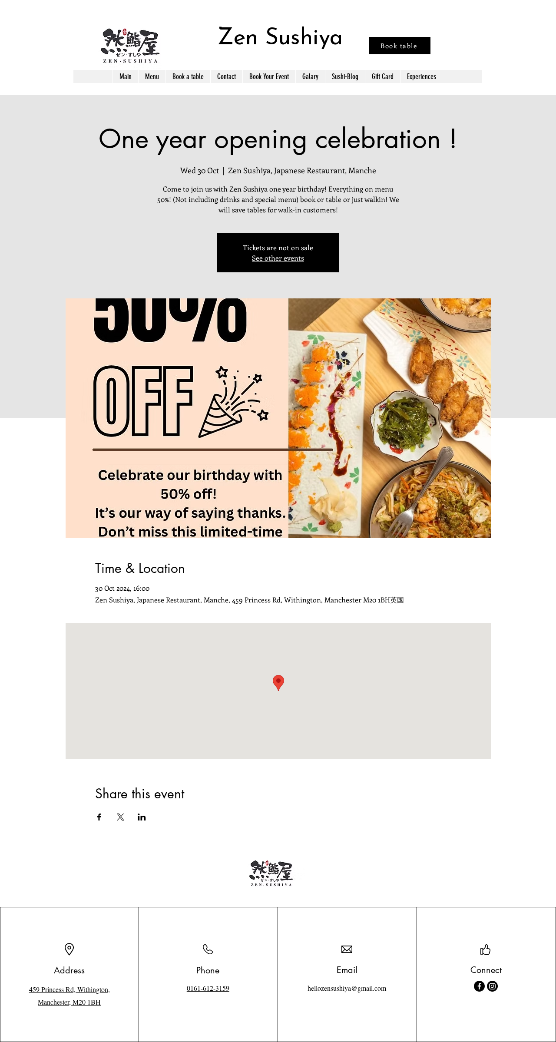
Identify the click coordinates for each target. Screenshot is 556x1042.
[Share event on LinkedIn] (142, 817)
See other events (278, 257)
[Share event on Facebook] (99, 817)
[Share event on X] (120, 817)
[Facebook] (479, 986)
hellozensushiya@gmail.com (347, 987)
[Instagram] (492, 986)
